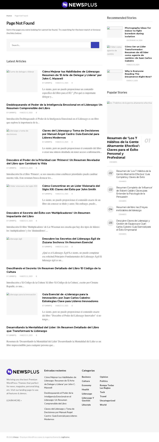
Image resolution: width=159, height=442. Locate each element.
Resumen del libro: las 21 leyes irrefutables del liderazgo (132, 209)
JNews (16, 437)
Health (85, 389)
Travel (103, 396)
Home (9, 15)
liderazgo (87, 393)
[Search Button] (95, 45)
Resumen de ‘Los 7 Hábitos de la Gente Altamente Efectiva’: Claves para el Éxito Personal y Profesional (123, 147)
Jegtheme (65, 437)
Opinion (104, 376)
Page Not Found (21, 15)
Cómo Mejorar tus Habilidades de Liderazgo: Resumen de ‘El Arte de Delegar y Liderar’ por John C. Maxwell (72, 75)
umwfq (48, 83)
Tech (102, 392)
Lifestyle (86, 404)
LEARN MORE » (14, 400)
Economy (86, 385)
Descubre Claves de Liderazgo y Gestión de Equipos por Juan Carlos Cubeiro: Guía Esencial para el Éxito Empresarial (133, 225)
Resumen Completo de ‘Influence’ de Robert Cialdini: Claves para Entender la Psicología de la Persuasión (134, 192)
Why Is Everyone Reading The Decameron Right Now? (138, 74)
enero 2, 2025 (132, 80)
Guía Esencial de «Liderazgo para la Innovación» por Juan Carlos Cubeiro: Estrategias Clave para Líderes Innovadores (70, 298)
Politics (104, 381)
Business (86, 376)
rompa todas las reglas (107, 386)
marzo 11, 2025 (61, 83)
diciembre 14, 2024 (134, 40)
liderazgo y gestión (88, 399)
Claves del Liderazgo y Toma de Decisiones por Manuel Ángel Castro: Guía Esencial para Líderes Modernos (70, 134)
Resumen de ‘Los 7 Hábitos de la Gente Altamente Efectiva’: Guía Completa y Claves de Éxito (133, 174)
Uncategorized (107, 400)
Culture (86, 381)
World (103, 404)
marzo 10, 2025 (132, 65)
